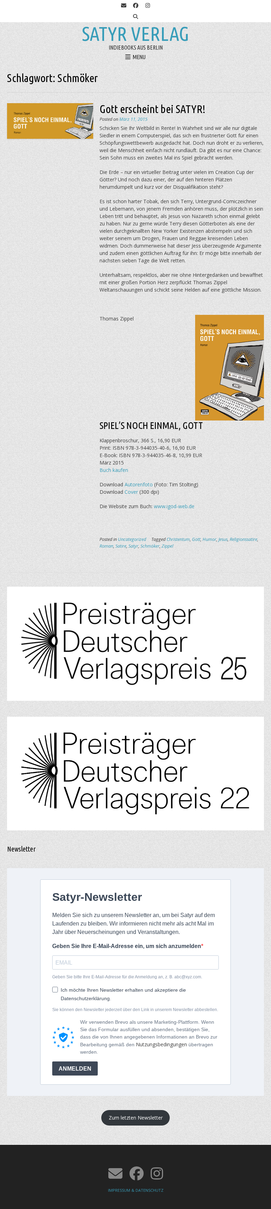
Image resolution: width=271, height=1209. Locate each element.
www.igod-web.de (173, 506)
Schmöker (149, 546)
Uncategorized (132, 539)
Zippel (167, 546)
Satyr (133, 546)
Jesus (223, 539)
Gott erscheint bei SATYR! (152, 108)
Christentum (178, 539)
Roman (106, 546)
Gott (196, 539)
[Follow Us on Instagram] (147, 5)
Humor (209, 539)
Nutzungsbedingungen (161, 1044)
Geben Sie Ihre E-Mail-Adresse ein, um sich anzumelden (126, 946)
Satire (120, 546)
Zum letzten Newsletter (136, 1117)
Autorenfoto (139, 484)
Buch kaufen (114, 470)
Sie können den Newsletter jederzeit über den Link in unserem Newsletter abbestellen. (135, 1009)
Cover (131, 491)
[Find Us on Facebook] (135, 5)
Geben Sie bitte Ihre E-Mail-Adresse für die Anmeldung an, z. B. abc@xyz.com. (127, 976)
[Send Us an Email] (124, 5)
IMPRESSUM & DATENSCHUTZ (135, 1190)
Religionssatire (243, 539)
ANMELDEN (75, 1069)
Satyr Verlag (135, 34)
